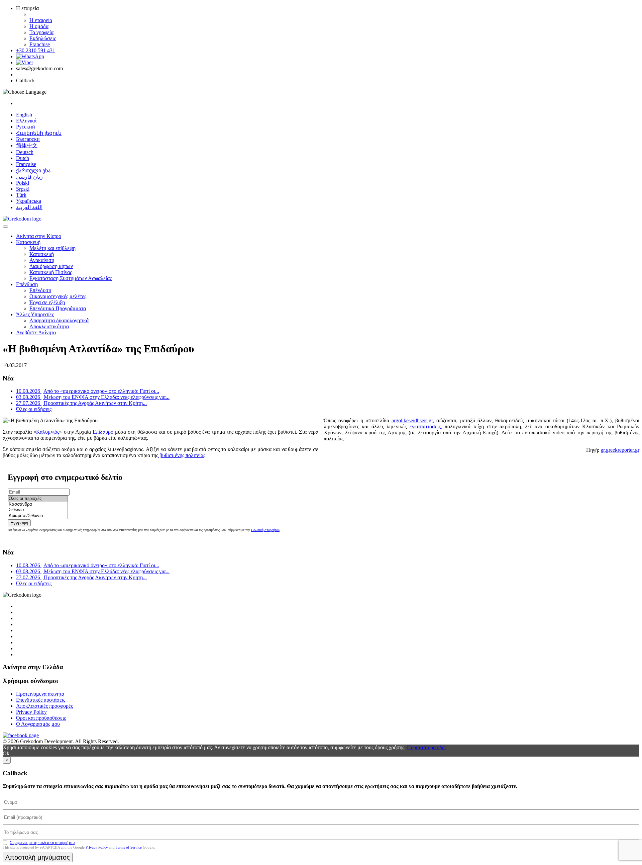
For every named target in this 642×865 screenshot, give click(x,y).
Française (26, 164)
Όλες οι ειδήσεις (33, 409)
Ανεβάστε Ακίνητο (36, 332)
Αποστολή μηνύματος (37, 857)
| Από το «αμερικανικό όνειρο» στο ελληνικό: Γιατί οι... (87, 391)
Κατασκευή (28, 242)
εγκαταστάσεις (425, 426)
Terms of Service (129, 847)
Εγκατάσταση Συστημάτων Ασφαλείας (70, 278)
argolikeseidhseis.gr (412, 420)
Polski (22, 183)
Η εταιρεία (40, 20)
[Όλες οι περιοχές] (38, 499)
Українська (28, 201)
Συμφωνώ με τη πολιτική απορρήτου (42, 842)
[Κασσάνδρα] (38, 504)
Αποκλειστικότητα (49, 326)
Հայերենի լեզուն (39, 133)
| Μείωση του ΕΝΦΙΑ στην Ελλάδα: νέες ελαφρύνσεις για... (93, 397)
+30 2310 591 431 (35, 50)
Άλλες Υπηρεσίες (35, 314)
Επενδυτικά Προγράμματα (57, 308)
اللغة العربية (29, 207)
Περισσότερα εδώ (426, 747)
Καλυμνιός (47, 432)
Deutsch (24, 152)
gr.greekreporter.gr (620, 450)
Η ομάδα (38, 26)
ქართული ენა (33, 170)
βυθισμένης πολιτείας (181, 455)
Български (28, 139)
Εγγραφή (19, 522)
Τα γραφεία (41, 32)
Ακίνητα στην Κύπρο (38, 236)
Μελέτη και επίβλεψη (52, 248)
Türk (21, 195)
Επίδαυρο (103, 432)
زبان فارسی (29, 177)
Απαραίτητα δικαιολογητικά (59, 320)
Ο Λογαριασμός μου (38, 724)
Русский (25, 126)
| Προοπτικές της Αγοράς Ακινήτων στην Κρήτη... (81, 403)
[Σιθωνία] (38, 510)
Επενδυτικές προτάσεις (40, 700)
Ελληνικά (26, 120)
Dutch (22, 158)
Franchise (39, 44)
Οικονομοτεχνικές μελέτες (57, 296)
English (24, 114)
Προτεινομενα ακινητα (40, 694)
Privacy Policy (31, 712)
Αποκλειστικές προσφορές (44, 706)
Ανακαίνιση (41, 260)
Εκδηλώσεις (42, 38)
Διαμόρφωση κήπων (51, 266)
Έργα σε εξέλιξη (47, 302)
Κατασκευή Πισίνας (50, 272)
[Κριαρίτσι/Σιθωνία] (38, 516)
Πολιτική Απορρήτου (265, 530)
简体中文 (26, 145)
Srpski (22, 189)
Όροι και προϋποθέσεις (41, 718)
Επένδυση (27, 284)
